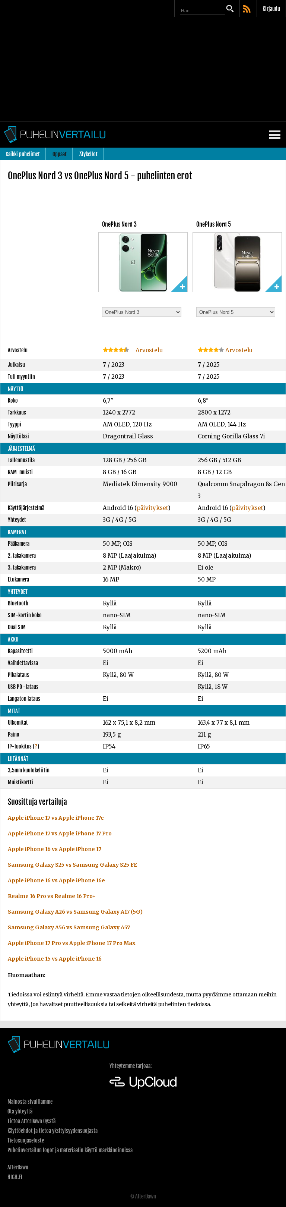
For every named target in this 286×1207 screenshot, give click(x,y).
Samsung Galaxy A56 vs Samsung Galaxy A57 (69, 927)
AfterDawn (17, 1167)
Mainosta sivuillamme (30, 1102)
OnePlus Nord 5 (213, 224)
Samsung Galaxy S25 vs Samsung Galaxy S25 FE (72, 864)
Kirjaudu (271, 9)
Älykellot (88, 154)
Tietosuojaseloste (25, 1140)
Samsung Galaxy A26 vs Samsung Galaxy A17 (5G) (75, 911)
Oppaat (60, 154)
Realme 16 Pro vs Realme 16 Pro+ (52, 896)
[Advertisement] (143, 69)
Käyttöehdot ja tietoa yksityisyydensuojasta (52, 1131)
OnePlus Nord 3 (119, 224)
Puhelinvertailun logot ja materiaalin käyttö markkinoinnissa (70, 1150)
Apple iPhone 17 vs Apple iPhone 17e (56, 817)
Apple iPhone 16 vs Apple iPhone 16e (56, 880)
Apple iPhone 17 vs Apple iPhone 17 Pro (60, 833)
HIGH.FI (14, 1177)
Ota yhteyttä (19, 1111)
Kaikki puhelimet (23, 154)
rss (247, 9)
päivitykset (152, 507)
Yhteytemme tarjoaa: (130, 1066)
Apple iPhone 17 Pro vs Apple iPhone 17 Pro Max (72, 943)
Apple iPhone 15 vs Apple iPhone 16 (55, 958)
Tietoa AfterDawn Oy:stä (31, 1121)
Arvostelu (148, 350)
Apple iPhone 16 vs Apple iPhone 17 (54, 849)
